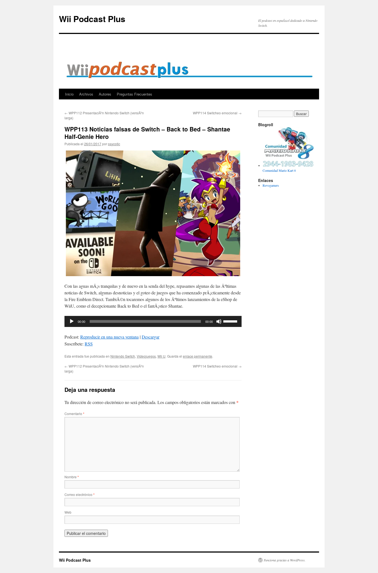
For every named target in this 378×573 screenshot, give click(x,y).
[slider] (231, 321)
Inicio (69, 94)
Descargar (150, 337)
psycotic (114, 143)
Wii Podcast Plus (92, 19)
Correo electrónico (79, 494)
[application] (153, 321)
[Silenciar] (219, 321)
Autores (105, 94)
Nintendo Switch (122, 356)
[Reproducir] (71, 321)
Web (67, 512)
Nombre (71, 476)
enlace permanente (197, 356)
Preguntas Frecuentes (134, 94)
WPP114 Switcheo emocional (217, 112)
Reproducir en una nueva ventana (109, 337)
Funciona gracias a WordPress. (284, 560)
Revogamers (271, 185)
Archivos (86, 94)
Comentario (74, 413)
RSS (89, 344)
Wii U (161, 356)
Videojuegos (146, 356)
